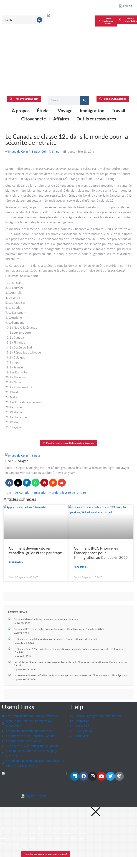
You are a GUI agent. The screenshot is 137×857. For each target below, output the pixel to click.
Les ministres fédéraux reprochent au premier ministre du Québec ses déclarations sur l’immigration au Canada (71, 664)
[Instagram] (92, 776)
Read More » (16, 562)
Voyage (65, 110)
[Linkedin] (74, 776)
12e (15, 493)
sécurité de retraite (73, 493)
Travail (118, 110)
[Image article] (9, 619)
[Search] (39, 20)
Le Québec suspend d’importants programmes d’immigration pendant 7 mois (56, 638)
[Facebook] (83, 776)
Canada (24, 493)
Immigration (39, 493)
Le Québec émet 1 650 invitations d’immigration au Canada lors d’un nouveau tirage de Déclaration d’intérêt (68, 650)
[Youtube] (101, 776)
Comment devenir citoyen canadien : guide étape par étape (35, 550)
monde (54, 493)
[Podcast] (119, 776)
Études (43, 110)
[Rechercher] (84, 100)
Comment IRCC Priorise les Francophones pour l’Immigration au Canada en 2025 (101, 553)
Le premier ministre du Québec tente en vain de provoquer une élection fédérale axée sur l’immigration (70, 675)
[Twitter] (110, 776)
